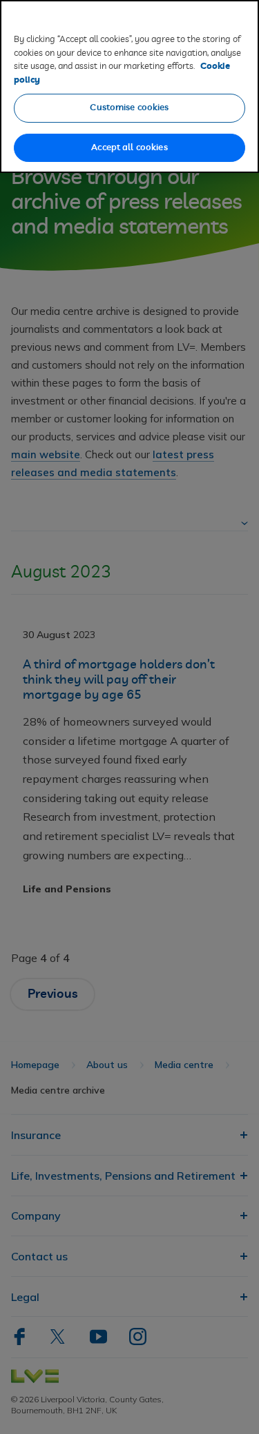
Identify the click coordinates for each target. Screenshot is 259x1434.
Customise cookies (129, 107)
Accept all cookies (129, 147)
